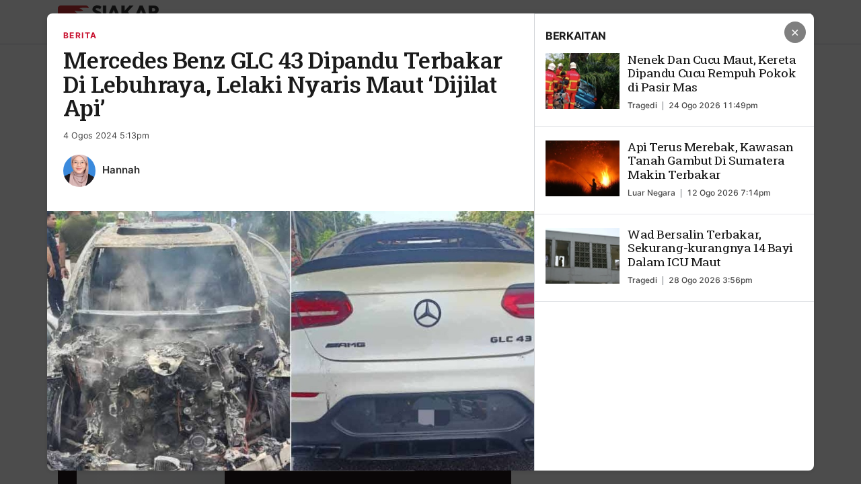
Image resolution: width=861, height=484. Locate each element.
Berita (80, 35)
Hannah (121, 169)
